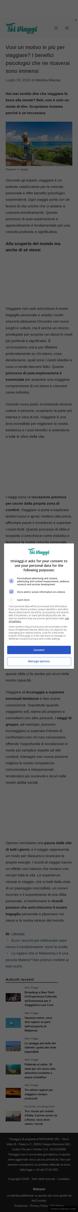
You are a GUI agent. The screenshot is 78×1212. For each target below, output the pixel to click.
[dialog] (39, 606)
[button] (39, 600)
